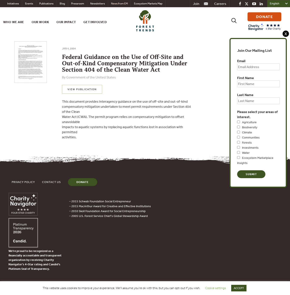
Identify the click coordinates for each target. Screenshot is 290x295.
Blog (62, 3)
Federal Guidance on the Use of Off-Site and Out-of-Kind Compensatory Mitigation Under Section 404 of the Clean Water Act (124, 63)
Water (246, 153)
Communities (251, 137)
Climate (247, 132)
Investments (250, 148)
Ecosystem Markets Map (148, 3)
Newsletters (97, 3)
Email (241, 61)
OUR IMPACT (66, 22)
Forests (247, 142)
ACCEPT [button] (239, 288)
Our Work (40, 22)
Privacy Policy (23, 182)
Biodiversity (249, 127)
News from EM (119, 3)
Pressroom (77, 3)
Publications (46, 3)
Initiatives (13, 3)
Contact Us (51, 182)
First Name (245, 78)
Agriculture (249, 122)
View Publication (82, 89)
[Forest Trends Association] (23, 246)
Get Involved (95, 22)
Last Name (245, 95)
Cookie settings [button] (215, 288)
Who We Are (13, 22)
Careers (220, 3)
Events (29, 3)
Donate (82, 182)
